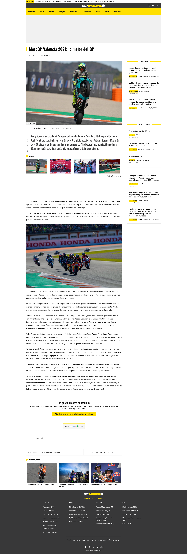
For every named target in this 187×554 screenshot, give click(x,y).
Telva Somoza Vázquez (142, 135)
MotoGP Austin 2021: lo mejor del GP (104, 484)
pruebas (132, 135)
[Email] (27, 139)
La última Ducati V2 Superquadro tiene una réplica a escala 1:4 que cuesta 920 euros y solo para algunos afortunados (142, 212)
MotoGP (35, 452)
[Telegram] (27, 142)
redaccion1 (37, 128)
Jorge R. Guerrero (143, 76)
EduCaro (140, 149)
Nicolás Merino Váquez (142, 160)
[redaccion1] (30, 128)
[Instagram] (89, 547)
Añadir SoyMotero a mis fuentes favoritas (74, 414)
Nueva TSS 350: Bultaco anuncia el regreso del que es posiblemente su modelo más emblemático (143, 102)
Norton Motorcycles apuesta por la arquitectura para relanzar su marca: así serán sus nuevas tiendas (144, 194)
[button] (158, 6)
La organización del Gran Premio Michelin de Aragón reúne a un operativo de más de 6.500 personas (144, 178)
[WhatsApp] (27, 136)
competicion (47, 452)
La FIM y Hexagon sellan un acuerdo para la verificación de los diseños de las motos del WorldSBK (144, 85)
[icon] (149, 6)
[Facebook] (27, 145)
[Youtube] (101, 547)
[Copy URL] (27, 151)
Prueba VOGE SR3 (136, 156)
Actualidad (133, 76)
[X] (27, 148)
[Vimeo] (97, 547)
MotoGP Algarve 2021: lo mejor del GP (40, 484)
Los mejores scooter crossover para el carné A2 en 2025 (143, 144)
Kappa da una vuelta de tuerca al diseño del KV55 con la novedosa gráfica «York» (142, 70)
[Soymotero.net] (93, 5)
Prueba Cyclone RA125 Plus (140, 131)
